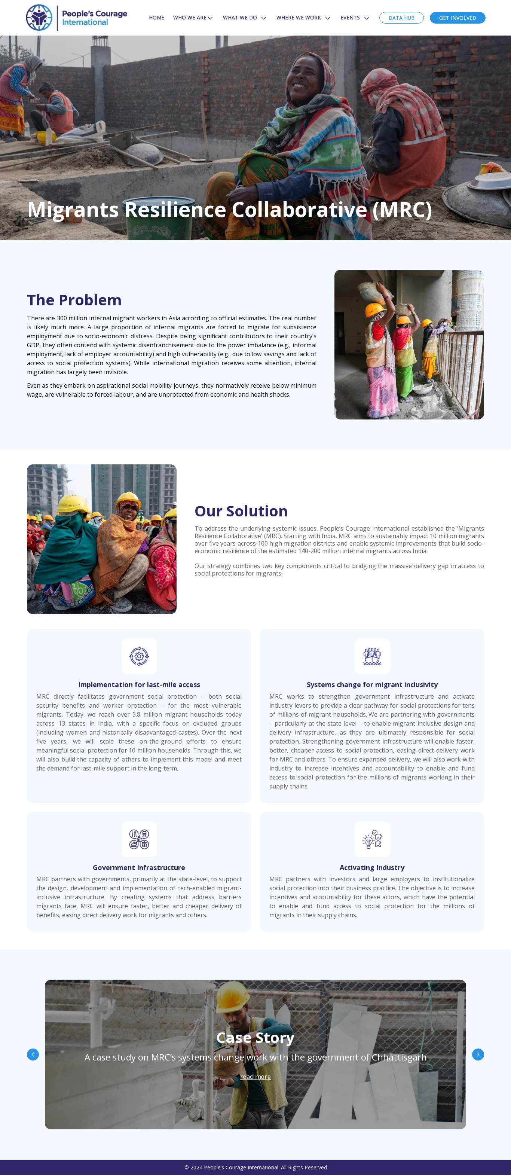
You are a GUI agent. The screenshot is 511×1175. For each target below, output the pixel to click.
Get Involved (457, 17)
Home (156, 17)
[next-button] (478, 1054)
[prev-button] (33, 1054)
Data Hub (401, 17)
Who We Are (189, 17)
